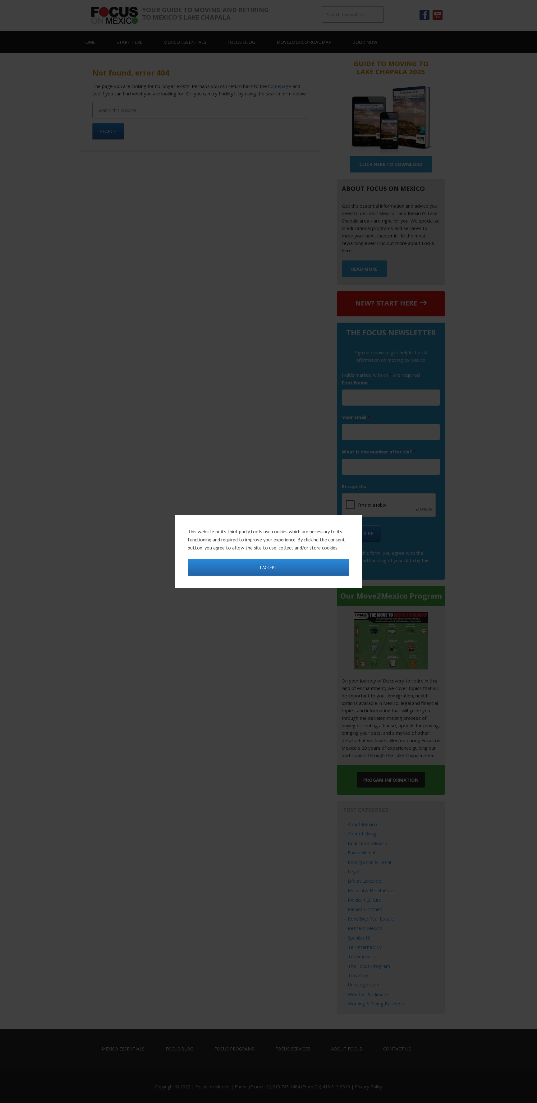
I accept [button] (268, 567)
